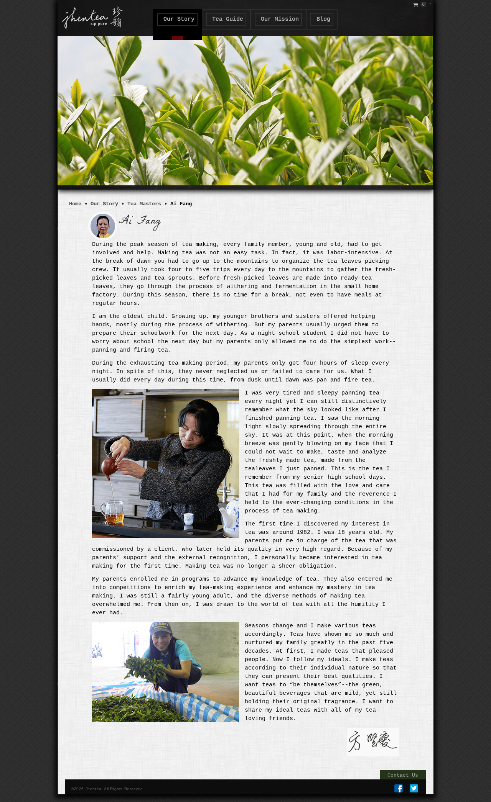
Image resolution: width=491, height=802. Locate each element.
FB (398, 788)
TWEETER (414, 788)
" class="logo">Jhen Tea (90, 16)
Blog (323, 19)
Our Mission (280, 19)
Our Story (178, 19)
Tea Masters (144, 204)
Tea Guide (227, 19)
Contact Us (402, 775)
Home (75, 204)
